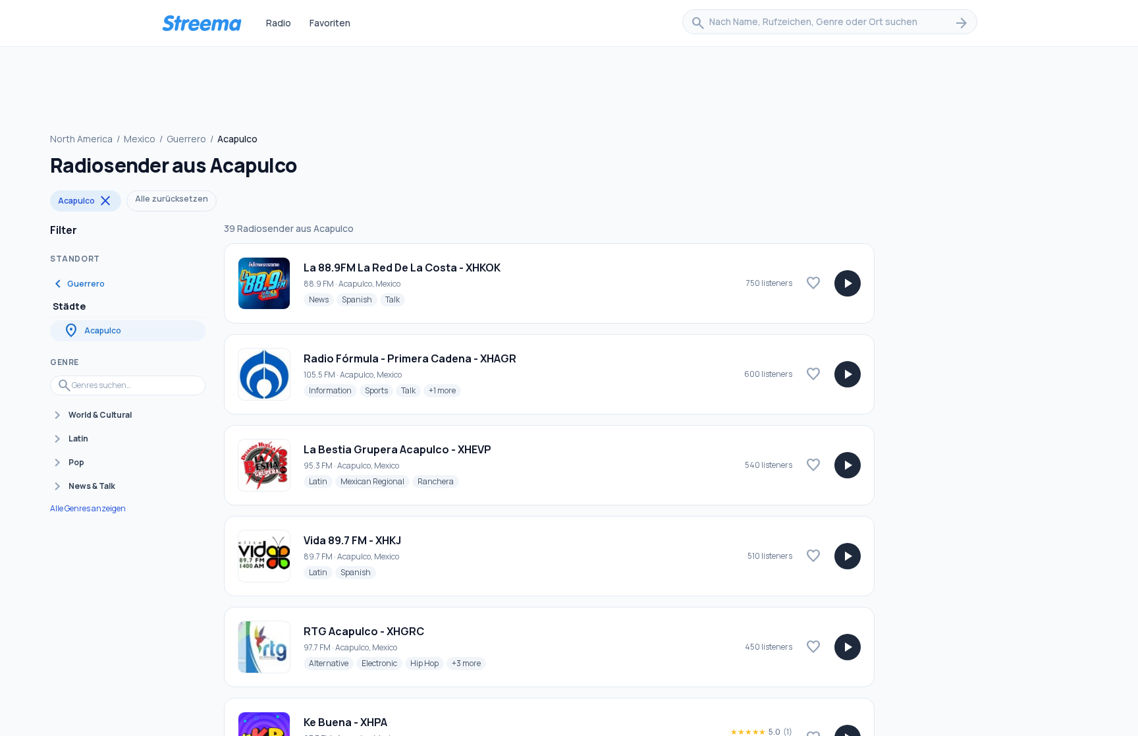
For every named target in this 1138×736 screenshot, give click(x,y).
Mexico (139, 138)
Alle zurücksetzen (171, 198)
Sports (379, 390)
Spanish (359, 299)
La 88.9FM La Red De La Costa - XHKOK (402, 267)
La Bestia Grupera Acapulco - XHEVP (397, 449)
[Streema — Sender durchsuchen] (201, 23)
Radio (278, 22)
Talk (395, 299)
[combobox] (829, 23)
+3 (469, 663)
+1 (445, 390)
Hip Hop (427, 663)
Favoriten (330, 22)
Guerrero (186, 138)
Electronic (382, 663)
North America (81, 138)
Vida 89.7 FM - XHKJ (352, 540)
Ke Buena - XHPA (345, 722)
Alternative (331, 663)
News (321, 299)
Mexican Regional (375, 481)
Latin (321, 481)
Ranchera (438, 481)
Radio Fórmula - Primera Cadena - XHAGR (410, 358)
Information (333, 390)
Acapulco (85, 201)
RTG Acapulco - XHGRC (364, 631)
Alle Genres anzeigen (88, 508)
